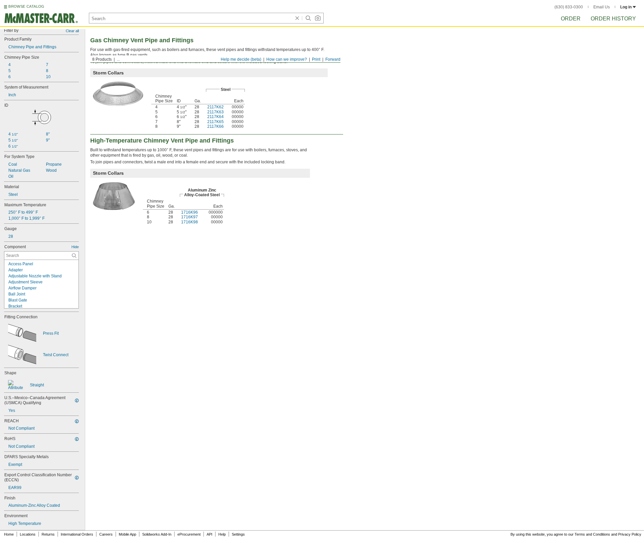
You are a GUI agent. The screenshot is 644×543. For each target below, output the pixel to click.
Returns (48, 534)
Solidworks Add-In (156, 534)
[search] (74, 255)
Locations (28, 534)
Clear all (72, 31)
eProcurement (189, 534)
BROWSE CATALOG (26, 6)
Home (9, 534)
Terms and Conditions (592, 534)
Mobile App (127, 534)
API (209, 534)
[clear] (297, 18)
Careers (106, 534)
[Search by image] (317, 18)
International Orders (77, 534)
